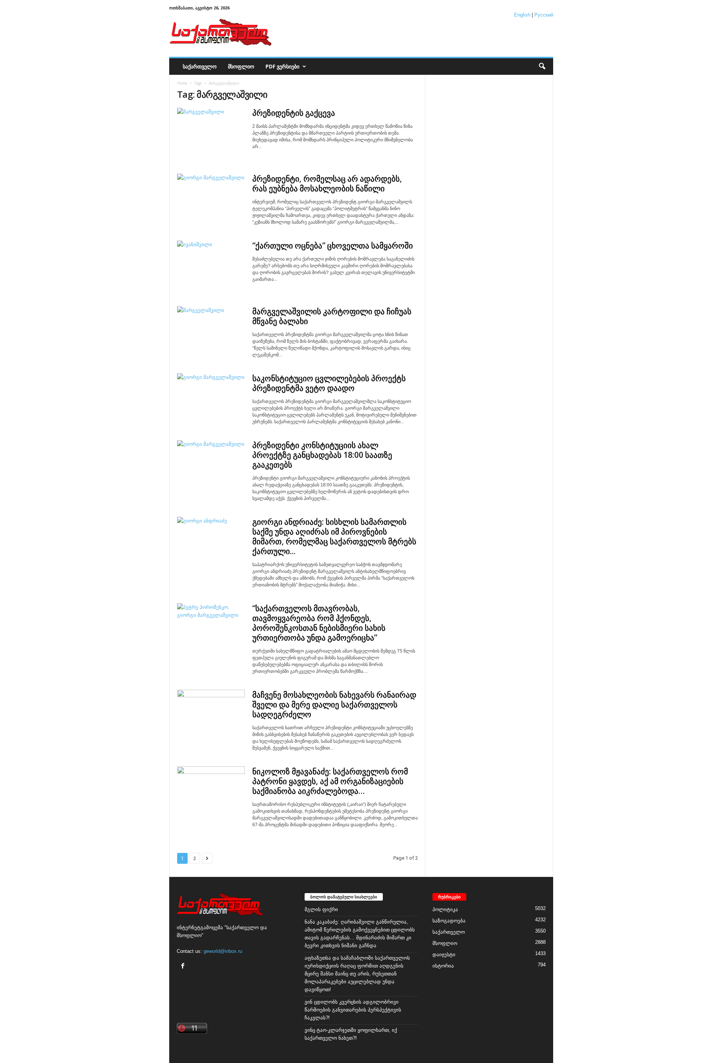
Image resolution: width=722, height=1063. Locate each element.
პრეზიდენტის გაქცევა (293, 113)
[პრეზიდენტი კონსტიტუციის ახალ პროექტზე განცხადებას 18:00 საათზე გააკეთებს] (211, 465)
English (522, 15)
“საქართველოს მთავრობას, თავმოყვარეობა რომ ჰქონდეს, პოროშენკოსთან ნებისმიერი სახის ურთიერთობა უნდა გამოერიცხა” (318, 623)
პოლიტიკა (445, 909)
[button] (542, 66)
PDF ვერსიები (282, 66)
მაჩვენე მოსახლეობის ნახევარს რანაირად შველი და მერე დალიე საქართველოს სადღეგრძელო (334, 704)
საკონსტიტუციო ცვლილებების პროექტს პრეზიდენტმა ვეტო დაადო (329, 383)
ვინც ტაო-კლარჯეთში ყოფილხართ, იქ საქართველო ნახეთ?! (351, 1034)
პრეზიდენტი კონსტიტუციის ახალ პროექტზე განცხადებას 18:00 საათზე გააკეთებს (322, 455)
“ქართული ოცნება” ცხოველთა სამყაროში (332, 245)
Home (182, 83)
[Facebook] (184, 966)
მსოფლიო (241, 66)
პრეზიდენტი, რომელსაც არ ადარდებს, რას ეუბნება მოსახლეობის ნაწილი (327, 183)
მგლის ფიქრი (321, 909)
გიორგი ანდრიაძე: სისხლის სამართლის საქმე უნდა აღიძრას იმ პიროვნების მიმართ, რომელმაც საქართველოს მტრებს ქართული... (334, 536)
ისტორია (443, 966)
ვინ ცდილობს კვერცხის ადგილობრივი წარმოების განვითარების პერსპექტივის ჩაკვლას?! (353, 1010)
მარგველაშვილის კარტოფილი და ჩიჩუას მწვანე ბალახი (331, 316)
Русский (543, 15)
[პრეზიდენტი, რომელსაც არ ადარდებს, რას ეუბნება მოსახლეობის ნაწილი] (211, 199)
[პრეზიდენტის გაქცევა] (211, 133)
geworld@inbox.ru (222, 951)
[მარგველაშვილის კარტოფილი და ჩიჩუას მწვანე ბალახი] (211, 331)
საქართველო (200, 66)
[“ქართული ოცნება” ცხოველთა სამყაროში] (211, 266)
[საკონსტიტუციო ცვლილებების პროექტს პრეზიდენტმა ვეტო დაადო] (211, 398)
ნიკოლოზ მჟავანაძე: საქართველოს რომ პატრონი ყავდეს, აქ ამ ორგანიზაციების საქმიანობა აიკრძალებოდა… (330, 781)
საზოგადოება (449, 921)
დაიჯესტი (443, 954)
